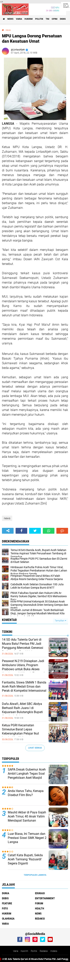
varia (19, 19)
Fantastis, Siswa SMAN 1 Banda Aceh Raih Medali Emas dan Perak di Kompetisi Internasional (24, 686)
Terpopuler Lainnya (35, 875)
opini (54, 19)
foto (5, 908)
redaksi (40, 918)
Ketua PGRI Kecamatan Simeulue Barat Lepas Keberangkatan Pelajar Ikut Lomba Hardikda (20, 731)
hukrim (28, 19)
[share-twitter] (35, 531)
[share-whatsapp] (48, 531)
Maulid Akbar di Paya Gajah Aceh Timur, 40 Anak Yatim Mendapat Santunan (27, 816)
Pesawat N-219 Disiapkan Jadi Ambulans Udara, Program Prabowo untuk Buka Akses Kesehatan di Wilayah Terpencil (23, 667)
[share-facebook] (21, 531)
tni (47, 19)
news (10, 19)
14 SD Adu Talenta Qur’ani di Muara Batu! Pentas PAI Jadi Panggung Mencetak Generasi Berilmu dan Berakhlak (22, 645)
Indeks (53, 951)
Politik (34, 951)
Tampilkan (60, 620)
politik (39, 19)
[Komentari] (62, 531)
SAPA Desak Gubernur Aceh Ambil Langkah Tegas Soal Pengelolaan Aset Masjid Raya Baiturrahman (27, 775)
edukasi (40, 893)
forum (39, 903)
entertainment (45, 898)
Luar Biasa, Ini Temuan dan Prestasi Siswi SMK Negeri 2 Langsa (27, 838)
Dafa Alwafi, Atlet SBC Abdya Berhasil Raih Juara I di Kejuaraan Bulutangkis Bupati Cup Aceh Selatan (22, 710)
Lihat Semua (35, 748)
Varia (15, 951)
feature (7, 903)
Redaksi (44, 951)
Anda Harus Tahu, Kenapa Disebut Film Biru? (26, 793)
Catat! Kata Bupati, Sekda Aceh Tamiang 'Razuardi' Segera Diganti (25, 859)
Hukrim (24, 951)
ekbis (63, 19)
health (39, 908)
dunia (5, 893)
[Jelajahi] (65, 5)
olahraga (8, 918)
